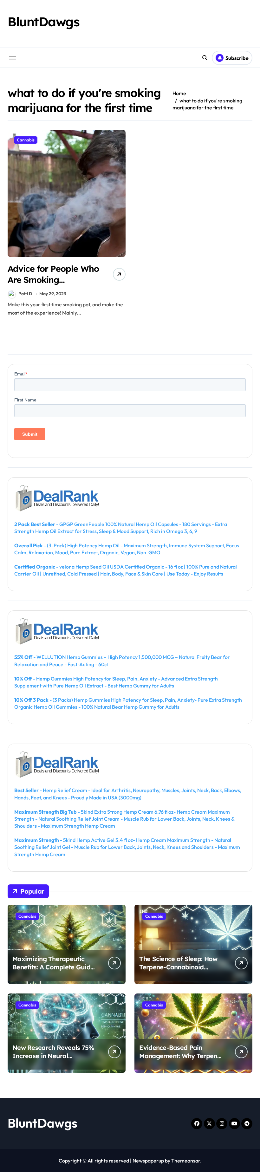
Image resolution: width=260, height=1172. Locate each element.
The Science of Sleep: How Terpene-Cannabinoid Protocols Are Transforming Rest (180, 971)
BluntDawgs (44, 21)
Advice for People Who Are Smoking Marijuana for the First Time (53, 285)
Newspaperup (148, 1160)
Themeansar (185, 1160)
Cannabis (26, 139)
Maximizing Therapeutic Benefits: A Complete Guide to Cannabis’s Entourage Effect (53, 971)
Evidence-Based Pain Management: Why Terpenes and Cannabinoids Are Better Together (181, 1060)
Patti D (25, 293)
